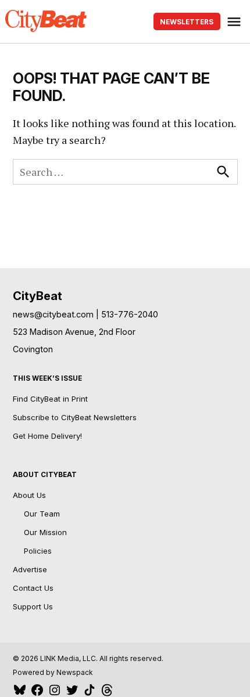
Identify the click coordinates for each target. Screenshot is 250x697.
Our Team (42, 513)
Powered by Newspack (53, 672)
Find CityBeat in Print (50, 398)
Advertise (30, 569)
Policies (38, 550)
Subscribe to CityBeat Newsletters (75, 417)
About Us (29, 495)
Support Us (33, 606)
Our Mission (45, 532)
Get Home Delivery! (47, 435)
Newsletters (186, 22)
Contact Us (33, 588)
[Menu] (235, 21)
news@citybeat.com (53, 314)
